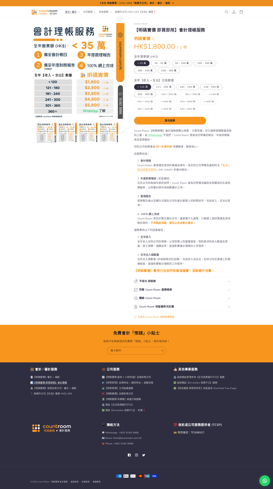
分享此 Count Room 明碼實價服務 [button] (156, 317)
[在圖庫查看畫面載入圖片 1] (46, 132)
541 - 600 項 (188, 109)
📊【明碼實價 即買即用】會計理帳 (48, 382)
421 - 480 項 (188, 102)
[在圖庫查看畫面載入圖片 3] (88, 132)
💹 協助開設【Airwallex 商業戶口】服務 (195, 382)
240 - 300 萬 (169, 70)
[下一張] (123, 132)
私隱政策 (86, 481)
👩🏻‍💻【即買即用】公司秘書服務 (117, 388)
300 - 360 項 (145, 94)
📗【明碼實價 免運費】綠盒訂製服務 (121, 399)
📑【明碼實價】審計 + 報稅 (45, 377)
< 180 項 (215, 95)
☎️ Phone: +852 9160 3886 (117, 443)
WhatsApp (155, 135)
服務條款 (97, 481)
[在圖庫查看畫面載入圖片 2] (67, 132)
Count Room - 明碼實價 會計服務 (53, 481)
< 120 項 (142, 86)
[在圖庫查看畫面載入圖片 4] (108, 132)
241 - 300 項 (170, 95)
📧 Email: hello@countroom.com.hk (121, 438)
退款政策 (75, 481)
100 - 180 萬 (205, 63)
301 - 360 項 (194, 95)
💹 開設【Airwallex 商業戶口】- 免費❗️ (124, 410)
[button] (72, 12)
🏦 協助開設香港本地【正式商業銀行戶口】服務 (199, 377)
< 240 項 (167, 102)
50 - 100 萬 (182, 63)
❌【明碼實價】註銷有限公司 (117, 393)
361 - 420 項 (146, 102)
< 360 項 (167, 109)
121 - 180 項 (163, 86)
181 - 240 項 (187, 86)
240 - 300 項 (211, 86)
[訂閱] (162, 351)
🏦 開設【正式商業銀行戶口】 (118, 404)
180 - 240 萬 (145, 70)
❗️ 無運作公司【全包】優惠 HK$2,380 (51, 393)
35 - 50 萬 (161, 63)
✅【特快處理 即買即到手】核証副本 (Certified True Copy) (205, 388)
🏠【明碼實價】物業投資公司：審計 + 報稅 (53, 388)
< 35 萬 (141, 63)
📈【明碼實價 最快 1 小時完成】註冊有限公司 (126, 377)
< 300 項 (210, 102)
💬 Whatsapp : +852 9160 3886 (120, 432)
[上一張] (33, 132)
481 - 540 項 (146, 109)
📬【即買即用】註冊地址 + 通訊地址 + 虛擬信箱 (127, 382)
